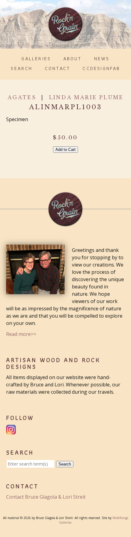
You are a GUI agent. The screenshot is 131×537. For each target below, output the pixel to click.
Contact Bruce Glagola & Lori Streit (46, 496)
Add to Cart (65, 149)
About (72, 58)
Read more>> (21, 334)
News (102, 58)
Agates (22, 97)
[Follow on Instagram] (11, 430)
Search (21, 68)
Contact (57, 68)
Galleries (36, 58)
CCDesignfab (101, 68)
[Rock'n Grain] (65, 39)
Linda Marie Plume (86, 97)
